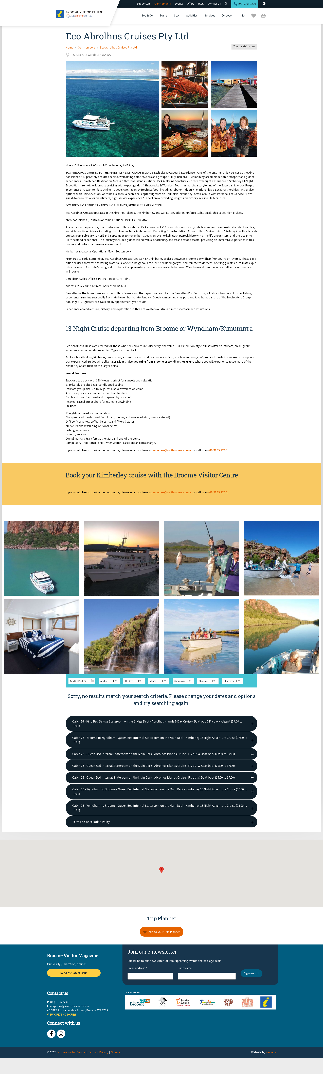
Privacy (103, 1052)
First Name (185, 968)
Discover (227, 15)
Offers (190, 3)
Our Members (162, 3)
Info (242, 15)
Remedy (271, 1052)
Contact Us (214, 3)
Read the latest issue (73, 973)
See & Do (147, 15)
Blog (201, 3)
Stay (177, 15)
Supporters (143, 3)
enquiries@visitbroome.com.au (70, 1006)
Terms (92, 1052)
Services (209, 15)
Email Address (137, 968)
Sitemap (116, 1052)
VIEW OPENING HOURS (62, 1014)
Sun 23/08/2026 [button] (78, 680)
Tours (163, 15)
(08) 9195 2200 (247, 4)
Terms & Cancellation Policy (91, 822)
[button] (161, 870)
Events (179, 3)
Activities (192, 15)
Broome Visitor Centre (71, 1052)
